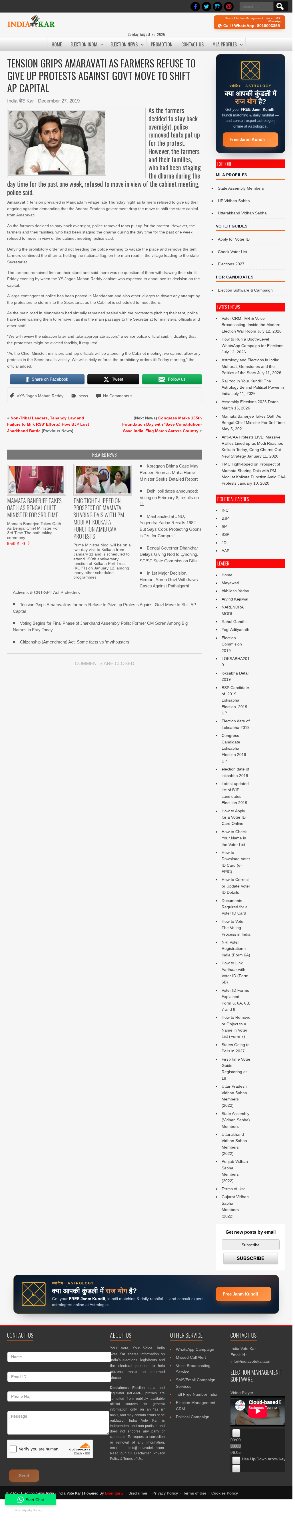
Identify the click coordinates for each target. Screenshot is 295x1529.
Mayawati (230, 583)
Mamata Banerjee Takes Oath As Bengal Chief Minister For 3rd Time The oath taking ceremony (34, 530)
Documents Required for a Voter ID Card (235, 907)
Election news (124, 44)
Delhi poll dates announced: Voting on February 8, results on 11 (169, 498)
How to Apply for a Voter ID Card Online (234, 817)
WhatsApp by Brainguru (30, 1510)
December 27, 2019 (59, 101)
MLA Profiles (224, 44)
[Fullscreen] (236, 1468)
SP (224, 526)
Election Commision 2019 (232, 644)
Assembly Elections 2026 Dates (250, 401)
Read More (16, 543)
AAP (225, 550)
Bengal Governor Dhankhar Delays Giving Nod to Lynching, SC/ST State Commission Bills (169, 554)
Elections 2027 (231, 264)
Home (57, 44)
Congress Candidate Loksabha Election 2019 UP (234, 748)
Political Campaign (192, 1417)
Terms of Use (234, 1188)
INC (225, 510)
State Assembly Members (241, 188)
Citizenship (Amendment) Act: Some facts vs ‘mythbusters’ (75, 642)
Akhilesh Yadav (235, 591)
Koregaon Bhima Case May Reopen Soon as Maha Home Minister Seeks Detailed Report (169, 472)
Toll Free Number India (196, 1394)
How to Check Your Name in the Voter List (234, 838)
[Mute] (236, 1460)
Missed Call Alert (191, 1357)
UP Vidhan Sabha (234, 200)
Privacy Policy (165, 1493)
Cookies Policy (224, 1493)
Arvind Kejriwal (235, 599)
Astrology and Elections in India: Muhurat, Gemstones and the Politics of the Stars (250, 366)
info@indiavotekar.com (146, 1448)
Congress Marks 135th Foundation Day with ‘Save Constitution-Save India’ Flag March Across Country (162, 424)
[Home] (31, 26)
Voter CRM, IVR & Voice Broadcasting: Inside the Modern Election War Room (251, 324)
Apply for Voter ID (234, 239)
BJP (225, 518)
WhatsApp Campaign (195, 1349)
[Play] (236, 1433)
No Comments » (118, 395)
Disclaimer (142, 1453)
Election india (84, 44)
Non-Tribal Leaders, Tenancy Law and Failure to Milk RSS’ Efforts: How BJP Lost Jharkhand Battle (48, 424)
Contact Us (192, 44)
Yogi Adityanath (235, 629)
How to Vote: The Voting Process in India (236, 927)
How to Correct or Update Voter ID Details (236, 886)
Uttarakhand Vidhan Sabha (242, 213)
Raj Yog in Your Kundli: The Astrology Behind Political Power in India (253, 387)
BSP (225, 534)
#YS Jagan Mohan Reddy (40, 395)
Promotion (161, 44)
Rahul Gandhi (234, 621)
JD (224, 542)
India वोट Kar (20, 101)
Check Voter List (232, 251)
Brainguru (114, 1493)
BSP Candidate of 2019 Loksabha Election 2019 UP (236, 700)
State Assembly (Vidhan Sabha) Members (236, 1120)
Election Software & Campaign (245, 290)
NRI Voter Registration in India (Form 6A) (236, 948)
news (83, 395)
